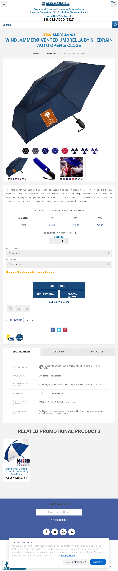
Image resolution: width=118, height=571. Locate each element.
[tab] (21, 352)
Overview (59, 351)
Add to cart (58, 286)
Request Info (45, 294)
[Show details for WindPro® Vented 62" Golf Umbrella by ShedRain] (16, 452)
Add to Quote (72, 295)
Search (115, 24)
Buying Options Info (59, 302)
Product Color (12, 249)
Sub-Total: (14, 320)
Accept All (98, 562)
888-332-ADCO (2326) (59, 19)
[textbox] (56, 25)
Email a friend (26, 308)
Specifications (21, 351)
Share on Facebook (53, 330)
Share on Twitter (59, 330)
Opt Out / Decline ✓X (76, 562)
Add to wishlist (10, 308)
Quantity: (59, 236)
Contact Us (96, 351)
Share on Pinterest (65, 330)
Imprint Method (12, 259)
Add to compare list (18, 308)
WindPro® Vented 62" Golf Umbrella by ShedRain (16, 471)
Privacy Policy (68, 555)
